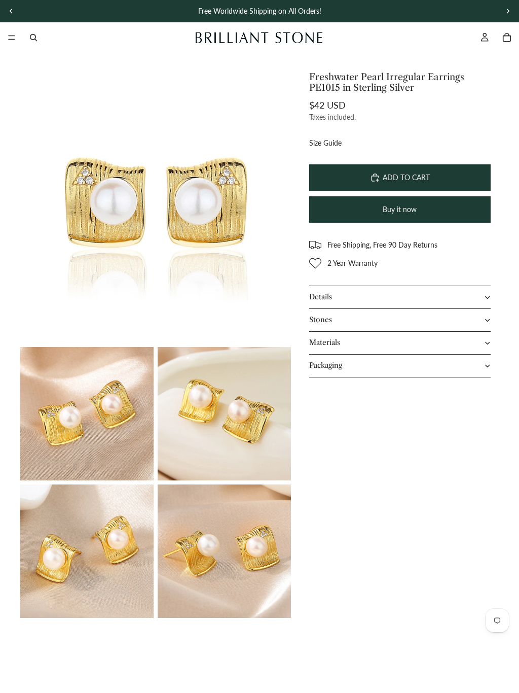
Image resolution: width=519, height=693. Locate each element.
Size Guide (325, 142)
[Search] (33, 37)
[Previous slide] (11, 11)
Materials (324, 342)
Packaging (325, 365)
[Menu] (11, 37)
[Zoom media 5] (224, 551)
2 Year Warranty (352, 263)
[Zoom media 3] (224, 413)
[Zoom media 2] (87, 413)
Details (320, 296)
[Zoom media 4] (87, 551)
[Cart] (507, 37)
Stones (320, 319)
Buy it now (400, 209)
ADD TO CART (406, 177)
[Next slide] (508, 11)
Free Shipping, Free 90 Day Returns (382, 244)
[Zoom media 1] (155, 207)
